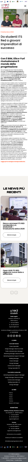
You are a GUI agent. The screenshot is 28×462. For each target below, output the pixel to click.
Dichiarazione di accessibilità (14, 434)
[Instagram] (11, 336)
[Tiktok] (14, 336)
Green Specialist (14, 346)
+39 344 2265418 (15, 428)
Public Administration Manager (14, 351)
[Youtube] (17, 336)
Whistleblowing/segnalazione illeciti (14, 441)
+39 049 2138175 (15, 322)
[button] (25, 6)
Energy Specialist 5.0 (14, 368)
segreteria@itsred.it (14, 327)
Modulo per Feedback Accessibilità (14, 437)
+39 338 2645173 (15, 324)
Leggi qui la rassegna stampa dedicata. (13, 161)
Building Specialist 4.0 (14, 382)
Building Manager (14, 358)
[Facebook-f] (8, 336)
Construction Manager (14, 365)
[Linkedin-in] (20, 336)
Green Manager (14, 361)
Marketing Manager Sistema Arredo (14, 353)
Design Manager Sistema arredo (14, 349)
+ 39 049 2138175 (14, 414)
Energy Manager (14, 363)
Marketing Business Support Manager (14, 356)
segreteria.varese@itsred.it (14, 430)
